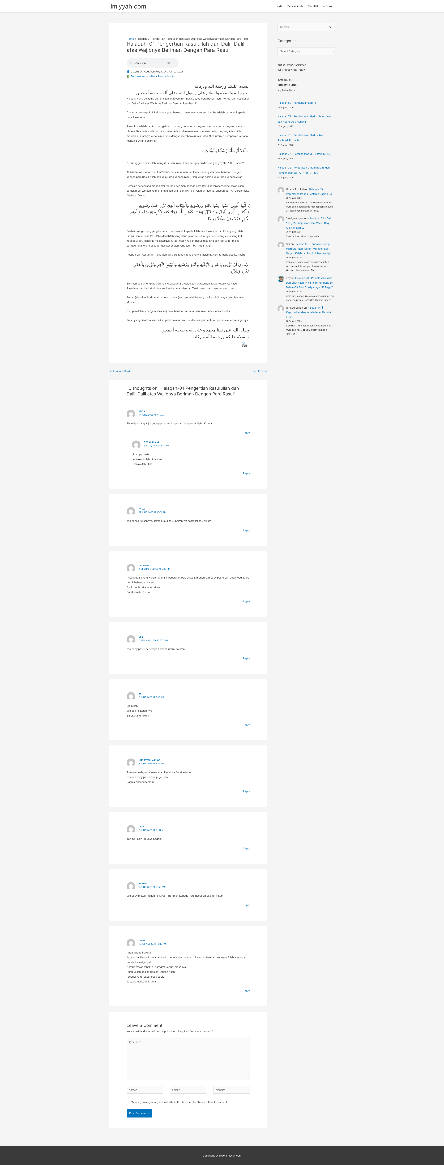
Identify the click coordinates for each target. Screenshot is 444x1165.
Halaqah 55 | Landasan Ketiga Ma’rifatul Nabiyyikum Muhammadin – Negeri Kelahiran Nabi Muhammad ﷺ (308, 248)
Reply (246, 432)
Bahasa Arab (295, 6)
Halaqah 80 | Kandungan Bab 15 (297, 102)
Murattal (313, 6)
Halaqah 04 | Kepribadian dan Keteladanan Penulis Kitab (308, 312)
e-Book (327, 6)
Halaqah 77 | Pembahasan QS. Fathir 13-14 (304, 154)
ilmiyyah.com (127, 6)
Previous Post (120, 371)
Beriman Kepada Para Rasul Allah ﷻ (152, 76)
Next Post (259, 371)
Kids (279, 6)
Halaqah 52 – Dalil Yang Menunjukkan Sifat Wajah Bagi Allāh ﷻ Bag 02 (309, 223)
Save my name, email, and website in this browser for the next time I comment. (179, 1102)
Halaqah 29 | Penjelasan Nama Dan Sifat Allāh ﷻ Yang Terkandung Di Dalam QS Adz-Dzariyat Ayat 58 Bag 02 (310, 282)
